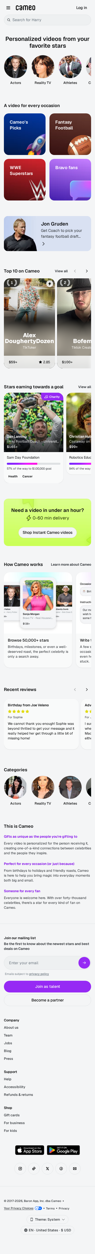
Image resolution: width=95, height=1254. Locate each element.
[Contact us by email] (75, 1168)
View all (61, 271)
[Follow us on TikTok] (34, 1168)
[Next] (86, 271)
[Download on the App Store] (30, 1150)
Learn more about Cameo (71, 564)
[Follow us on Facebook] (61, 1168)
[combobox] (50, 20)
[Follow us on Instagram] (20, 1168)
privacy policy (39, 974)
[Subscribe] (84, 963)
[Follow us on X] (47, 1168)
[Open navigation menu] (8, 7)
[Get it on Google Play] (63, 1150)
